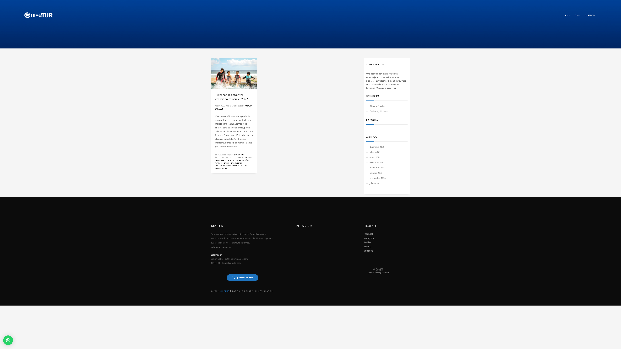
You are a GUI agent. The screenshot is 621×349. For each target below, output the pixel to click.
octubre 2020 (376, 172)
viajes (224, 168)
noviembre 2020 (377, 167)
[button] (8, 340)
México (248, 160)
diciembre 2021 (377, 146)
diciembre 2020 (377, 162)
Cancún (230, 160)
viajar (218, 168)
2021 (233, 158)
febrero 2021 (376, 152)
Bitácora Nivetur (237, 155)
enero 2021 (375, 157)
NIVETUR (224, 291)
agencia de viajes (244, 158)
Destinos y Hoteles (378, 111)
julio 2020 (374, 183)
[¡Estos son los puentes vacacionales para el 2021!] (234, 73)
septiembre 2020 (378, 178)
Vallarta (244, 166)
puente (223, 163)
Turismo (235, 166)
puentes (230, 163)
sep (229, 166)
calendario (220, 160)
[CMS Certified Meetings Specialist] (378, 270)
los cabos (239, 160)
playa (217, 163)
